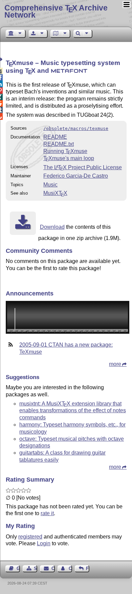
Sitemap (35, 568)
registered (30, 537)
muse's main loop (68, 158)
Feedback (87, 568)
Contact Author (70, 568)
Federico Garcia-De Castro (75, 176)
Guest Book (18, 568)
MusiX (55, 193)
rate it (47, 513)
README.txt (58, 144)
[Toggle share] (2, 59)
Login (43, 543)
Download (52, 227)
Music (50, 185)
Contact (52, 568)
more (115, 364)
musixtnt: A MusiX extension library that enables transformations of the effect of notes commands (72, 411)
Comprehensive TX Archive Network (56, 11)
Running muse (65, 151)
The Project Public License (82, 167)
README (55, 137)
